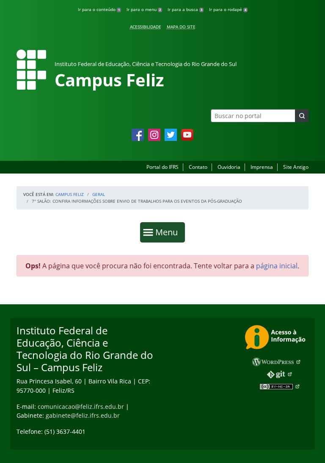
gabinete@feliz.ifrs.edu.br (83, 415)
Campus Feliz (69, 194)
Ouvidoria (229, 167)
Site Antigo (295, 167)
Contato (198, 167)
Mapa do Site (181, 27)
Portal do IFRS (162, 167)
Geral (98, 194)
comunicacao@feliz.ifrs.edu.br (81, 406)
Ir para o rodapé (227, 9)
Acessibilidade (145, 27)
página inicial (276, 265)
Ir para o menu (144, 9)
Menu (168, 232)
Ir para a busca (185, 9)
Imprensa (262, 167)
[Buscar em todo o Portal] (301, 115)
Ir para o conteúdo (99, 9)
